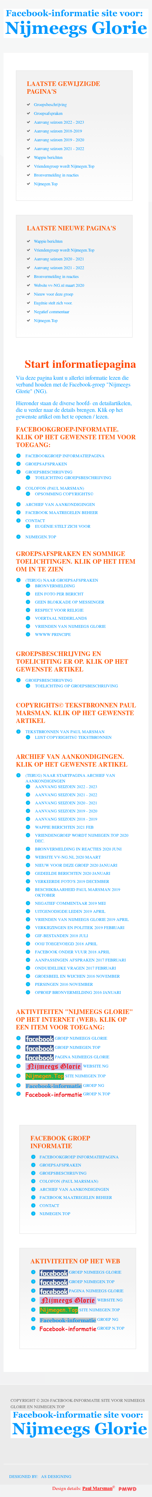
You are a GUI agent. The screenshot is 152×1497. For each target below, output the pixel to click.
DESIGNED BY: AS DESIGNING (37, 1476)
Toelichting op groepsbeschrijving (76, 685)
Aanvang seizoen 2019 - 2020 (66, 811)
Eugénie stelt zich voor (62, 526)
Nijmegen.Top (40, 536)
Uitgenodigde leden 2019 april (70, 911)
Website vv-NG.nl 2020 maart (68, 857)
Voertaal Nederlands (61, 618)
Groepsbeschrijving (48, 472)
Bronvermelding (55, 585)
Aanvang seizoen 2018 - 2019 (66, 819)
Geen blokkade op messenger (69, 602)
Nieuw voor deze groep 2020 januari (76, 865)
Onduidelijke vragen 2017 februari (75, 968)
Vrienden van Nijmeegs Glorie (70, 626)
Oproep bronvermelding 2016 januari (78, 992)
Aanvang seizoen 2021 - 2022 (66, 794)
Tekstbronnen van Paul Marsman (65, 731)
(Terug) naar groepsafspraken (61, 580)
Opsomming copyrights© (64, 493)
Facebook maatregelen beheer (61, 512)
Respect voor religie (59, 610)
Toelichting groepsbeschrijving (73, 477)
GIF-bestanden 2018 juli (61, 935)
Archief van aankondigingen (60, 504)
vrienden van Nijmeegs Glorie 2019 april (82, 919)
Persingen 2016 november (64, 984)
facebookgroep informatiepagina (65, 455)
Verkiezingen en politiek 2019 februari (79, 927)
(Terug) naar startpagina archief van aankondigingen (70, 778)
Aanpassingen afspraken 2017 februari (80, 960)
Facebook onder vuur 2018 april (72, 951)
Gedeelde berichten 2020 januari (72, 873)
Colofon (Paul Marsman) (54, 488)
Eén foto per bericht (59, 593)
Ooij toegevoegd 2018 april (66, 943)
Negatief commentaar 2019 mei (70, 903)
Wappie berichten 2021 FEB (64, 827)
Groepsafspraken (46, 463)
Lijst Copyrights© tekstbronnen (73, 737)
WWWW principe (53, 634)
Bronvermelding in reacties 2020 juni (78, 849)
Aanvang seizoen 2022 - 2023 (66, 786)
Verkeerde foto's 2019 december (72, 881)
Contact (35, 520)
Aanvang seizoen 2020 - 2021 (66, 802)
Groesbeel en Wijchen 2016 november (77, 976)
